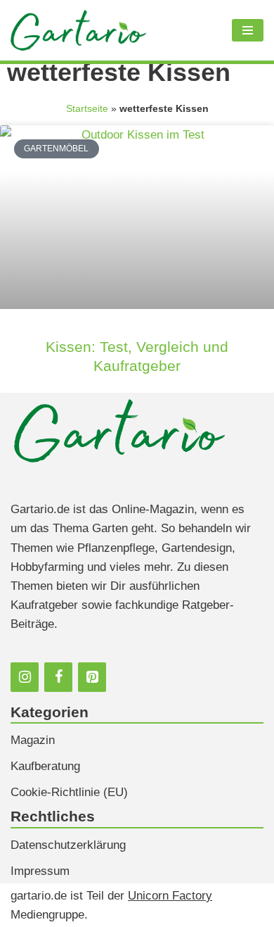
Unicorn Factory (170, 895)
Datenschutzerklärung (68, 845)
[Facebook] (58, 677)
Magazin (33, 740)
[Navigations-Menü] (247, 30)
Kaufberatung (45, 766)
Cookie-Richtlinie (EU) (69, 792)
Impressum (40, 871)
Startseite (87, 108)
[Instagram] (25, 677)
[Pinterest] (92, 677)
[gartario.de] (78, 30)
